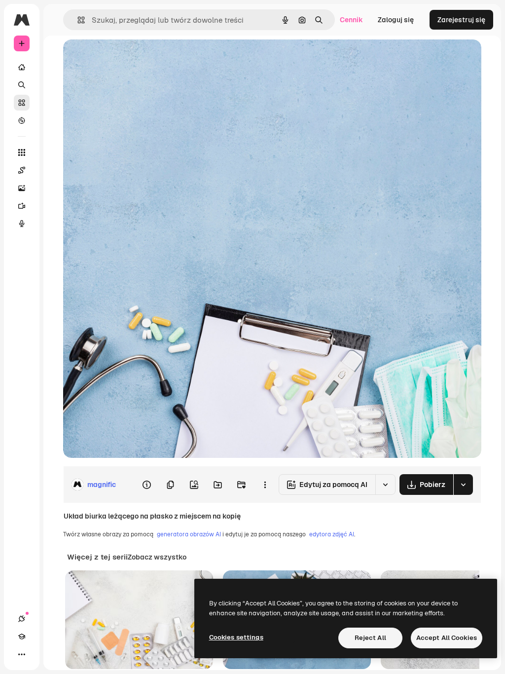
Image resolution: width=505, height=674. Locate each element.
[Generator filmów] (22, 206)
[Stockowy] (22, 103)
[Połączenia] (22, 619)
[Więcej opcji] (265, 484)
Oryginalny (131, 58)
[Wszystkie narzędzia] (22, 152)
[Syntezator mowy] (22, 223)
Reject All (370, 638)
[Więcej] (22, 654)
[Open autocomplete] (77, 20)
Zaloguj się (396, 19)
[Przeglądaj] (22, 120)
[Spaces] (22, 170)
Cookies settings (236, 637)
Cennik (351, 19)
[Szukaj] (22, 85)
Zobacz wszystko (157, 557)
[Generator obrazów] (22, 188)
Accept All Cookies (446, 638)
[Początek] (22, 67)
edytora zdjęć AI (331, 534)
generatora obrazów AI (189, 534)
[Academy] (22, 636)
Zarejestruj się (461, 19)
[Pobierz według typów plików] (463, 484)
